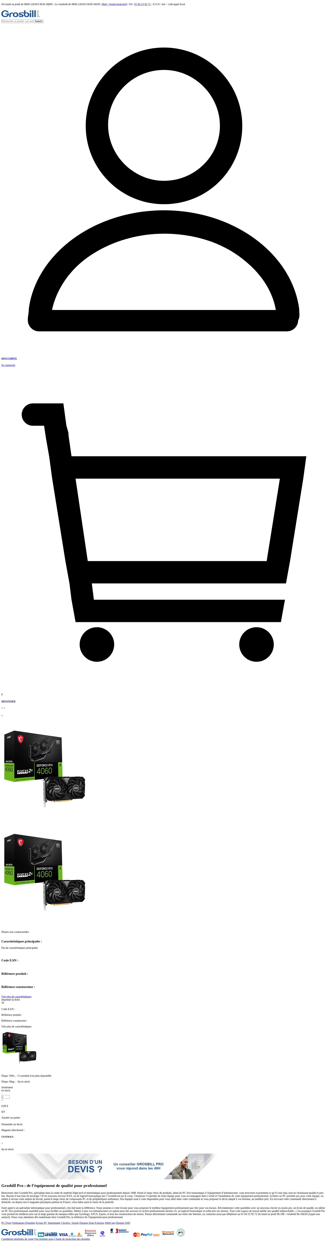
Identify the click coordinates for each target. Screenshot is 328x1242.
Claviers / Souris (70, 1222)
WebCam (110, 1222)
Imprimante (54, 1222)
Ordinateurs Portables (23, 1222)
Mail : (114, 4)
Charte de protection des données (72, 1239)
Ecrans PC (41, 1222)
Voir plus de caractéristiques (16, 996)
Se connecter (8, 365)
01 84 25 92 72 (142, 4)
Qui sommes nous (44, 1239)
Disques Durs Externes (91, 1222)
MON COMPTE (9, 358)
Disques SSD (123, 1222)
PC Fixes (6, 1222)
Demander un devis (11, 1124)
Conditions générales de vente (17, 1239)
